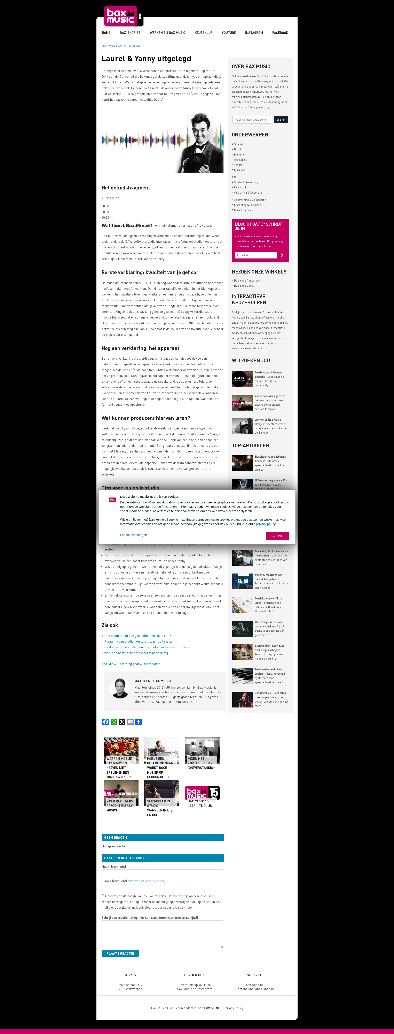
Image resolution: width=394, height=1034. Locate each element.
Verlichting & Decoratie (247, 192)
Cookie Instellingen (133, 535)
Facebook (280, 32)
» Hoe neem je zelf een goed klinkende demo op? (136, 635)
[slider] (105, 211)
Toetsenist (239, 159)
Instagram (254, 32)
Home (106, 32)
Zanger (237, 164)
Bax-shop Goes (242, 285)
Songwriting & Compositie (249, 199)
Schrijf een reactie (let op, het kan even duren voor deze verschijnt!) (150, 917)
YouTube (229, 32)
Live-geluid (239, 187)
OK (280, 536)
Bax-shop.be (130, 32)
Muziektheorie (242, 210)
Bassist (237, 149)
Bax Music (263, 76)
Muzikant (238, 170)
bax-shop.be (254, 984)
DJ (234, 177)
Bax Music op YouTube (194, 984)
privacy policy (266, 524)
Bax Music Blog (112, 45)
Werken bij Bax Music (167, 32)
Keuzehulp (203, 32)
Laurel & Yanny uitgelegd (146, 58)
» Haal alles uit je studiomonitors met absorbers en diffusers (146, 647)
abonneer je (180, 896)
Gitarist (237, 144)
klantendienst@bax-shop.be (255, 989)
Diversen (134, 45)
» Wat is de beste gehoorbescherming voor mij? (136, 653)
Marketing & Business (246, 205)
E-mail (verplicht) (133, 881)
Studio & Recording (245, 182)
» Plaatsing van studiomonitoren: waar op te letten (138, 641)
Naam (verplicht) (114, 866)
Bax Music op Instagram (194, 989)
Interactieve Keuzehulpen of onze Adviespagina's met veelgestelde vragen (258, 333)
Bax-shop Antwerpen (246, 280)
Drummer (239, 154)
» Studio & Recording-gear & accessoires (131, 663)
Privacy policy (233, 1008)
